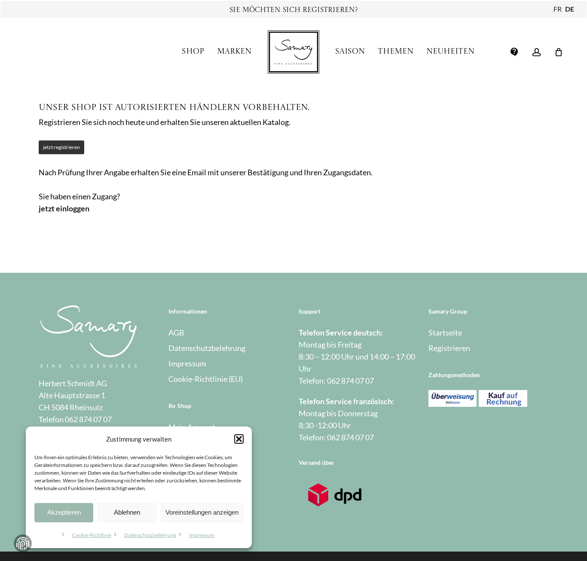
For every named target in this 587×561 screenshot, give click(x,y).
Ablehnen (127, 512)
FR (557, 9)
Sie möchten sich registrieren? (293, 10)
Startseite (445, 332)
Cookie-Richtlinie (91, 535)
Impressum (201, 535)
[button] (239, 439)
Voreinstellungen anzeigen (201, 512)
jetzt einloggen (64, 208)
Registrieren (449, 348)
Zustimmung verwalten (23, 543)
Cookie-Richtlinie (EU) (205, 379)
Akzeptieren (64, 512)
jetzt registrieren (61, 147)
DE (569, 9)
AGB (176, 332)
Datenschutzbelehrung (150, 535)
